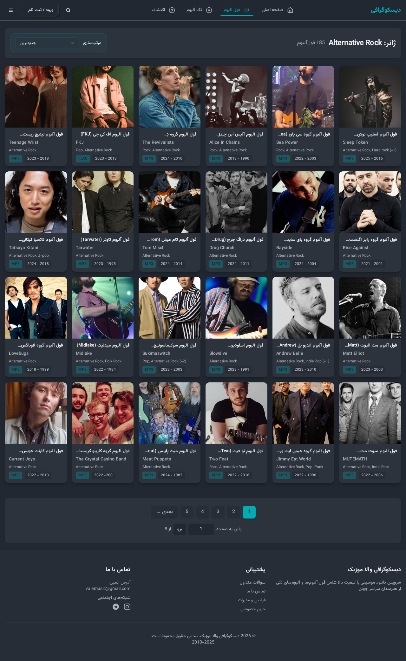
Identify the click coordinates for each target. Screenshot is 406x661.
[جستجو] (68, 10)
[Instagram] (127, 607)
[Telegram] (116, 607)
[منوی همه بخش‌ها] (10, 10)
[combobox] (47, 43)
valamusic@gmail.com (108, 588)
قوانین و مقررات (251, 600)
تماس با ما (255, 591)
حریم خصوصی (252, 609)
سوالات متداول (252, 582)
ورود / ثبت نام (40, 10)
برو (179, 529)
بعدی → (164, 512)
